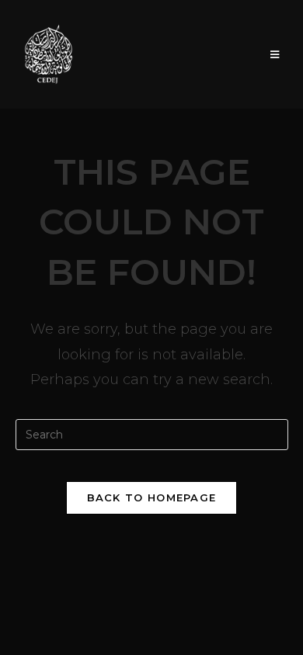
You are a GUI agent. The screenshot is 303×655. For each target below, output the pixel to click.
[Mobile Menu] (275, 54)
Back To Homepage (152, 497)
